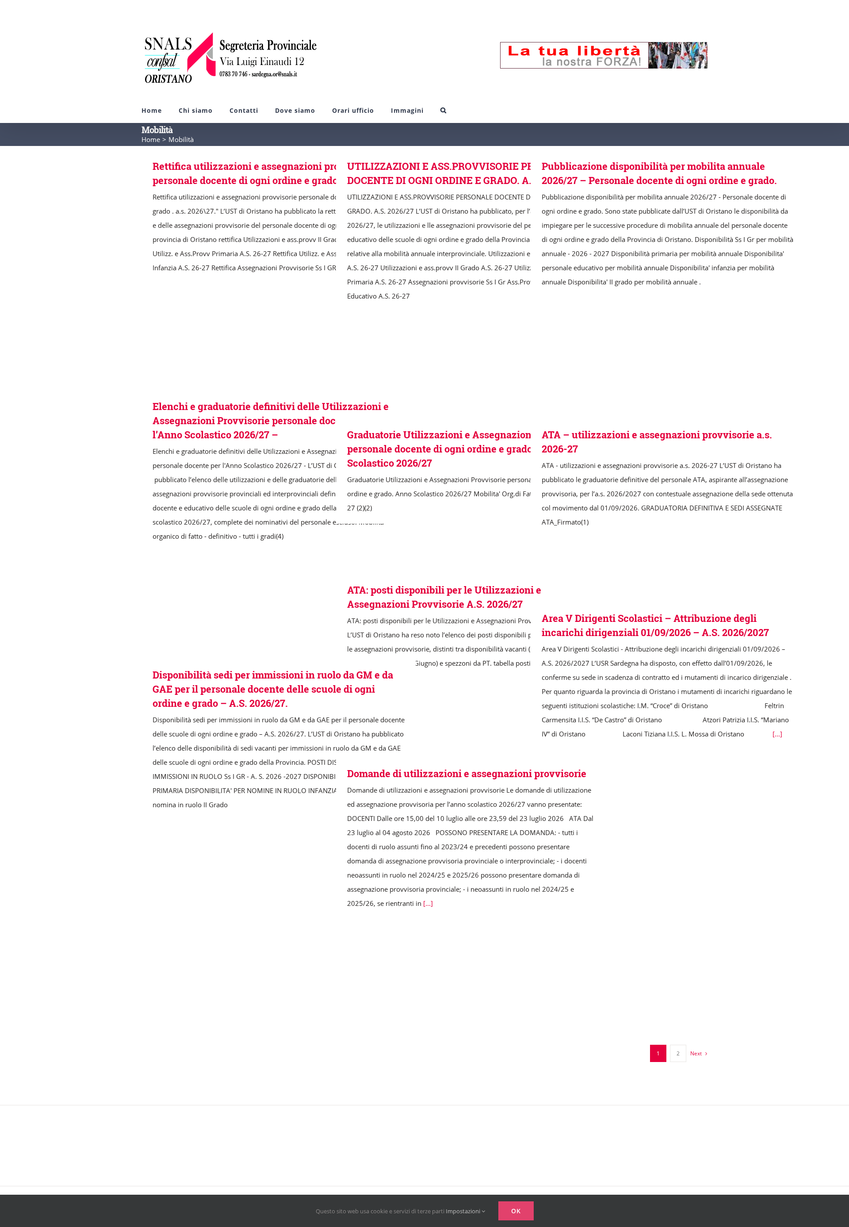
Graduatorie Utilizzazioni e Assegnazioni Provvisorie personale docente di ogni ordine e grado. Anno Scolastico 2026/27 (468, 448)
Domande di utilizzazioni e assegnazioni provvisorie (466, 773)
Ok (516, 1211)
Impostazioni (464, 1211)
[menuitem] (152, 110)
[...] (777, 733)
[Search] (443, 110)
